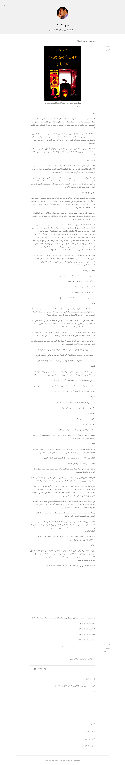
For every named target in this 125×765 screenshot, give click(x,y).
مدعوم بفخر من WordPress (73, 760)
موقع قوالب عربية (49, 760)
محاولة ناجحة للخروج (40, 668)
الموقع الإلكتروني (89, 738)
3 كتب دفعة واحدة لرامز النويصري (82, 659)
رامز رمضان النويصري (108, 50)
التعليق (92, 691)
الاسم (92, 723)
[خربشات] (62, 21)
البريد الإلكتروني (89, 731)
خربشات (62, 25)
